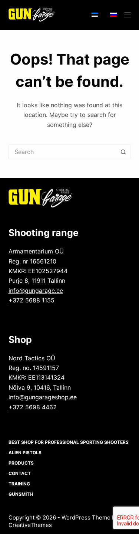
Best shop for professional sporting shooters (69, 442)
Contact (20, 473)
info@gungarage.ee (36, 290)
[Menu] (127, 15)
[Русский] (113, 15)
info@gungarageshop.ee (43, 397)
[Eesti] (95, 15)
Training (19, 484)
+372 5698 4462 (33, 407)
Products (21, 463)
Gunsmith (21, 494)
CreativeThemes (30, 524)
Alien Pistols (25, 452)
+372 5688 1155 (31, 300)
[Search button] (123, 151)
